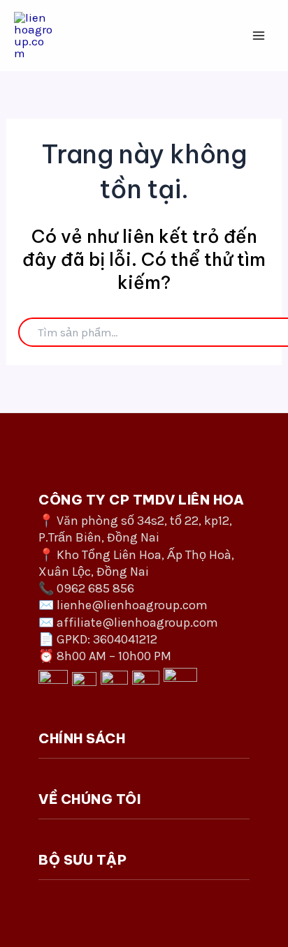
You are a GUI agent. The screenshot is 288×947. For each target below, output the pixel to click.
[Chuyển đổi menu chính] (258, 35)
